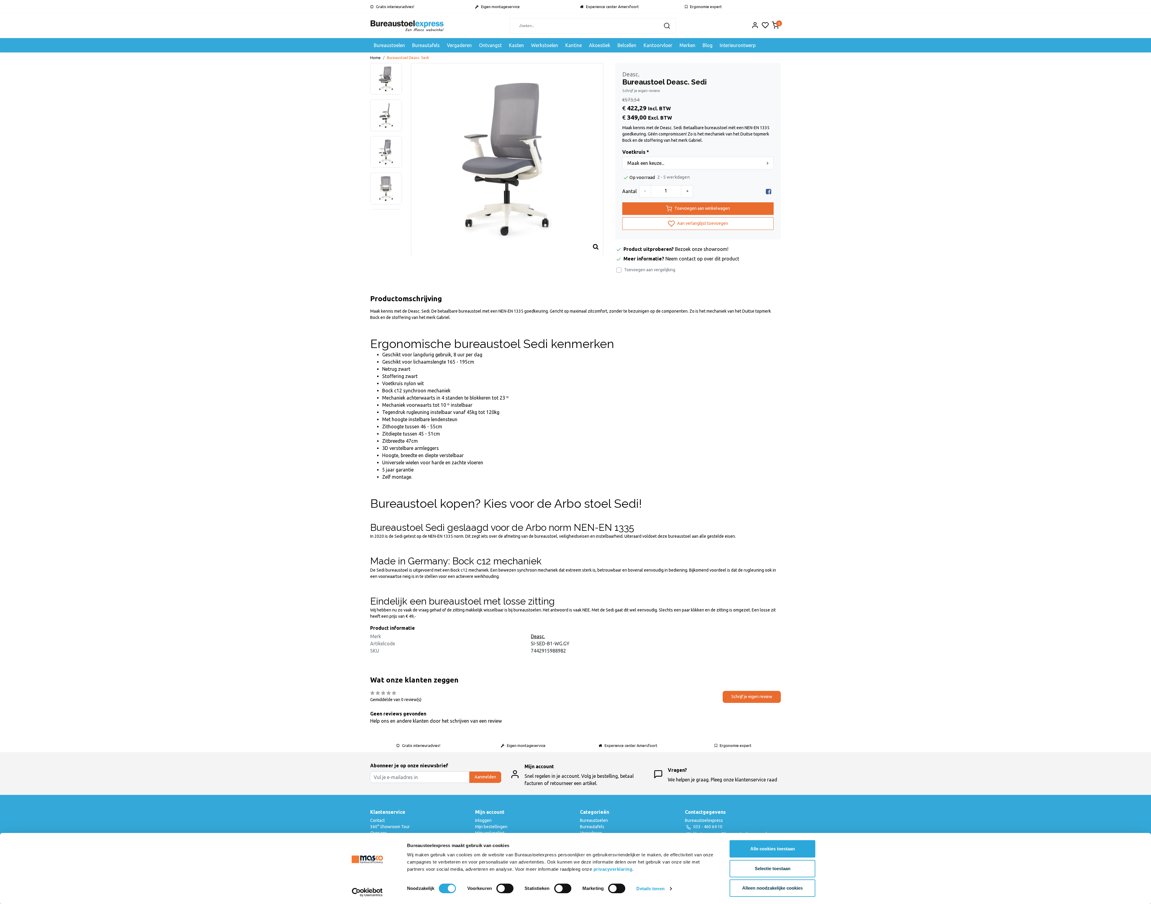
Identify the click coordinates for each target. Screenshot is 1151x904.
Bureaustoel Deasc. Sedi (408, 57)
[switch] (504, 888)
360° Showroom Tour (390, 826)
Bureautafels (426, 45)
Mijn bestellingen (491, 826)
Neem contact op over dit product (702, 258)
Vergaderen (459, 45)
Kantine (573, 45)
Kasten (516, 45)
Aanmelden (485, 777)
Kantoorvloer (658, 45)
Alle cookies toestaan (772, 848)
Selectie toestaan (772, 868)
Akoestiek (599, 45)
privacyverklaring (612, 869)
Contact (377, 820)
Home (375, 57)
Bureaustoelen (389, 45)
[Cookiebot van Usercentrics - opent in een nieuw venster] (367, 892)
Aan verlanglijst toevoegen (702, 223)
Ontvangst (490, 45)
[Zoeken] (667, 26)
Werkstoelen (544, 45)
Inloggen (483, 820)
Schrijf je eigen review (641, 90)
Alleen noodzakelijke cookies (772, 888)
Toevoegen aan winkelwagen (702, 208)
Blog (707, 45)
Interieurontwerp (738, 45)
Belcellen (626, 45)
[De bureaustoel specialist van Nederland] (407, 26)
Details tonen (650, 888)
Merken (687, 45)
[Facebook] (768, 191)
